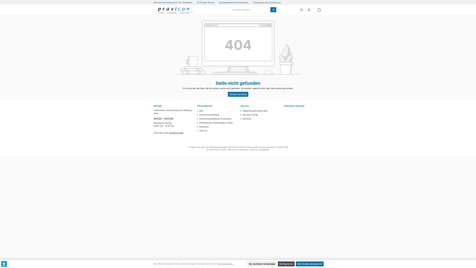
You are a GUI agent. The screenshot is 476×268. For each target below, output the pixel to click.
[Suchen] (273, 9)
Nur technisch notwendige (262, 264)
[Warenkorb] (319, 9)
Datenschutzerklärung (209, 115)
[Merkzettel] (301, 9)
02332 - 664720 (163, 118)
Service (244, 106)
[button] (4, 264)
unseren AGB (282, 147)
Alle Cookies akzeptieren (310, 264)
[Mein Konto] (309, 9)
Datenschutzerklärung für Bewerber (215, 118)
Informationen (204, 106)
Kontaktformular (176, 133)
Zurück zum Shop (238, 94)
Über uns (203, 130)
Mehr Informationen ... (226, 264)
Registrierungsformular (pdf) (255, 111)
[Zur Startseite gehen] (173, 9)
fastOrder (247, 118)
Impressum (204, 126)
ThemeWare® (263, 150)
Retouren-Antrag (250, 115)
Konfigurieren (286, 264)
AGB (201, 111)
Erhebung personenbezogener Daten (216, 122)
